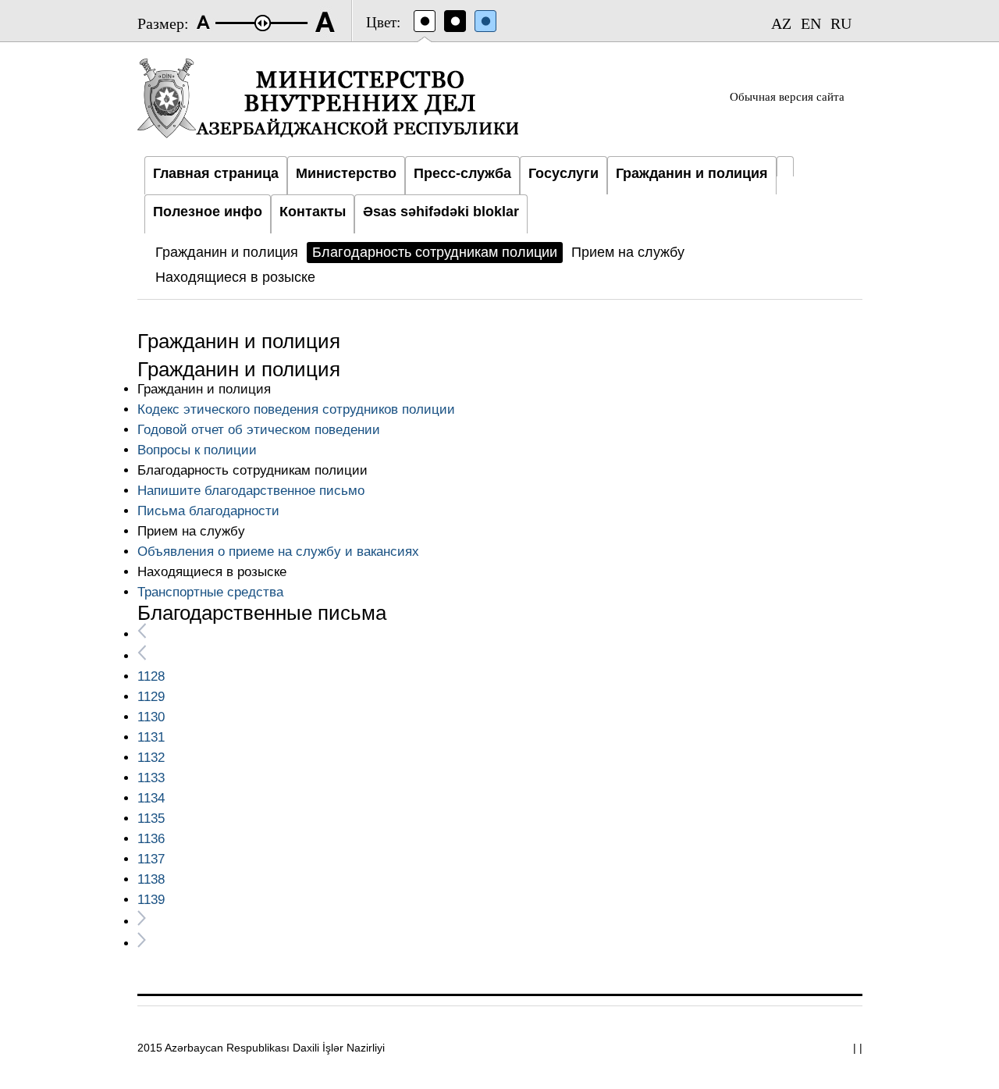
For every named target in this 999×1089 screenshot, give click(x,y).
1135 (151, 818)
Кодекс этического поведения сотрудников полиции (296, 409)
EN (811, 23)
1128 (151, 676)
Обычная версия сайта (787, 97)
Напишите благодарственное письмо (250, 490)
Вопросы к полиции (197, 450)
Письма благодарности (208, 511)
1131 (151, 737)
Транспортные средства (210, 592)
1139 (151, 899)
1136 (151, 838)
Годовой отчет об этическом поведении (258, 429)
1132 (151, 757)
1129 (151, 696)
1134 (151, 798)
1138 (151, 879)
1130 (151, 717)
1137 (151, 859)
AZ (781, 23)
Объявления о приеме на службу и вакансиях (278, 551)
